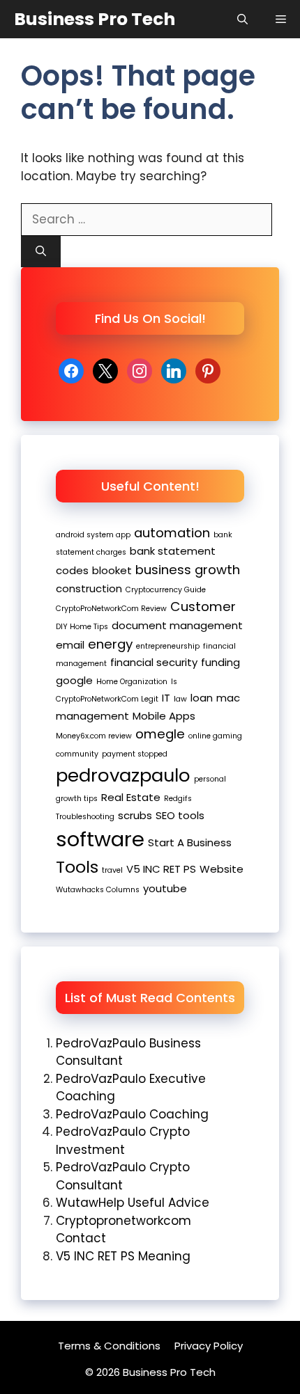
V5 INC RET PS (161, 869)
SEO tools (180, 815)
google (74, 680)
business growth (187, 569)
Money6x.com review (94, 736)
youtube (165, 888)
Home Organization (131, 681)
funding (220, 662)
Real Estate (130, 797)
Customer (203, 606)
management (92, 715)
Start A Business (190, 842)
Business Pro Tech (94, 19)
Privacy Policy (208, 1345)
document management (177, 625)
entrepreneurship (168, 646)
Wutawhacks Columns (98, 890)
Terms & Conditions (109, 1345)
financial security (153, 662)
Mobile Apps (164, 715)
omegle (160, 734)
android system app (93, 535)
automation (172, 532)
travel (112, 870)
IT (166, 697)
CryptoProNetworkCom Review (111, 608)
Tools (77, 866)
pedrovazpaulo (123, 775)
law (180, 699)
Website (221, 869)
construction (89, 588)
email (70, 644)
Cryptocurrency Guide (166, 590)
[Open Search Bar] (242, 19)
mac (228, 697)
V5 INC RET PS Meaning (123, 1256)
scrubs (135, 815)
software (100, 839)
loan (201, 697)
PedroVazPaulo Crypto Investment (123, 1140)
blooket (112, 570)
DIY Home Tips (82, 626)
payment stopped (134, 754)
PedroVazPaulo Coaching (132, 1114)
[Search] (41, 251)
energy (110, 644)
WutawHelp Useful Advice (132, 1202)
